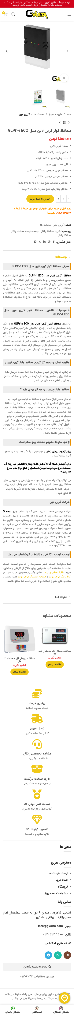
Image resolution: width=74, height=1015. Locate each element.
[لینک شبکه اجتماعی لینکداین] (44, 242)
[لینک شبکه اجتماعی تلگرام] (35, 242)
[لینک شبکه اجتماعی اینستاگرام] (67, 955)
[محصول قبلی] (69, 122)
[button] (67, 51)
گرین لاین (24, 114)
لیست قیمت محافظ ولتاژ (25, 231)
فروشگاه (63, 886)
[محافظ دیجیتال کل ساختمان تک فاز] (54, 635)
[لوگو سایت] (37, 14)
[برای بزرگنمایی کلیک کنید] (64, 78)
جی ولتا (22, 577)
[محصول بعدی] (59, 122)
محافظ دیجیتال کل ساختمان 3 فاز (19, 660)
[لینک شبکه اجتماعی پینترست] (49, 242)
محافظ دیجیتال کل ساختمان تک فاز (54, 652)
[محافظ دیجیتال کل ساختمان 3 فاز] (19, 639)
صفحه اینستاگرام (36, 577)
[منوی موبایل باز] (69, 14)
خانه (68, 114)
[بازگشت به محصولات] (64, 122)
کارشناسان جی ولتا (53, 572)
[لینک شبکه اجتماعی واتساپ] (40, 242)
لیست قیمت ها (58, 873)
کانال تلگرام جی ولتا (59, 577)
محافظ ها (39, 114)
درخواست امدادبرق (56, 893)
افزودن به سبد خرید (40, 199)
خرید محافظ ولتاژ (51, 231)
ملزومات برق (55, 114)
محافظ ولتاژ (64, 235)
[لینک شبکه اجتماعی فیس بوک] (54, 242)
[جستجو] (13, 14)
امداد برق (62, 880)
